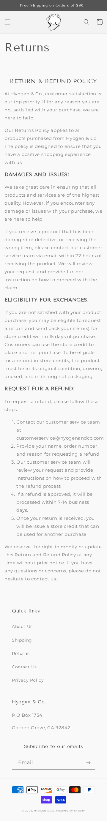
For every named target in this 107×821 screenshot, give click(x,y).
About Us (22, 626)
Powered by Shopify (70, 810)
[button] (7, 22)
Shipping (22, 640)
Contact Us (24, 667)
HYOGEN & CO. (44, 810)
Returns (20, 653)
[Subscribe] (88, 763)
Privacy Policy (28, 680)
